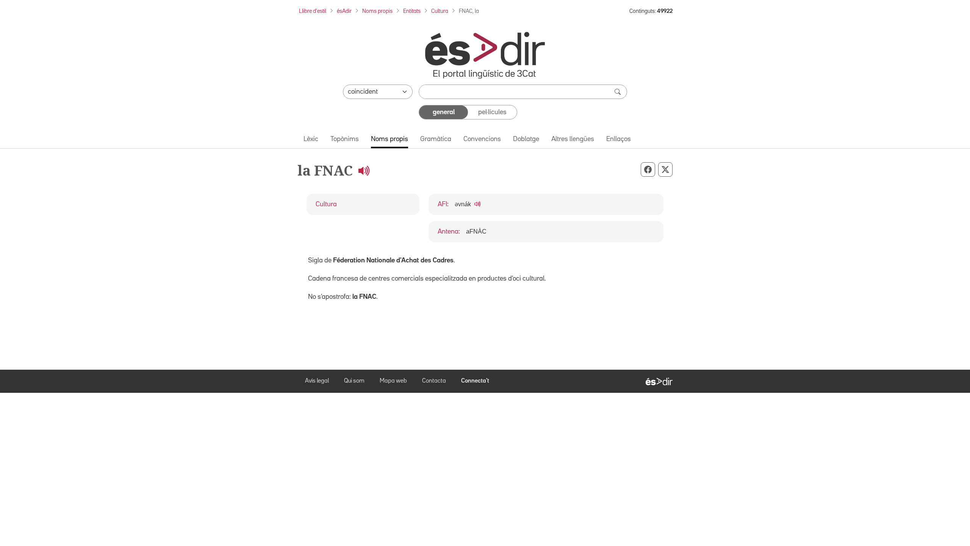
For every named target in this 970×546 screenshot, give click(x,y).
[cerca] (618, 91)
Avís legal (317, 381)
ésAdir (344, 11)
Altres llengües (572, 139)
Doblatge (526, 139)
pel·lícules (492, 112)
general (444, 112)
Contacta (434, 381)
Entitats (412, 11)
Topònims (344, 139)
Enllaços (618, 139)
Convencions (482, 139)
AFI (442, 204)
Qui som (354, 381)
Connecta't (475, 381)
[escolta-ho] (363, 170)
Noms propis (377, 11)
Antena (448, 232)
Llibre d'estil (312, 11)
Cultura (439, 11)
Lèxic (311, 139)
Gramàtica (435, 139)
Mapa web (393, 381)
